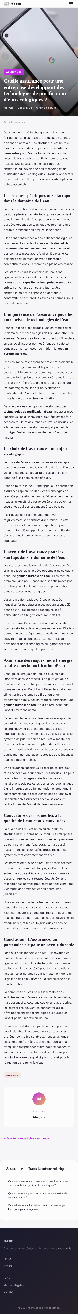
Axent (12, 3)
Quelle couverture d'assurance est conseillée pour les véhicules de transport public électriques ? (38, 1183)
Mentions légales (14, 1285)
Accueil (8, 122)
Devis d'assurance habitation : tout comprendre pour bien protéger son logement (37, 1207)
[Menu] (70, 3)
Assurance (14, 72)
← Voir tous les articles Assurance (26, 1138)
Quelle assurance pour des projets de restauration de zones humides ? (37, 1195)
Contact (8, 1291)
